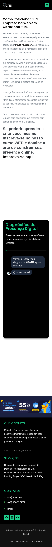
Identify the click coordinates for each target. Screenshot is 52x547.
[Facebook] (6, 517)
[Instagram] (12, 517)
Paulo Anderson (23, 45)
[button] (47, 5)
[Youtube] (17, 517)
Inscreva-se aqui (18, 157)
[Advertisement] (26, 191)
